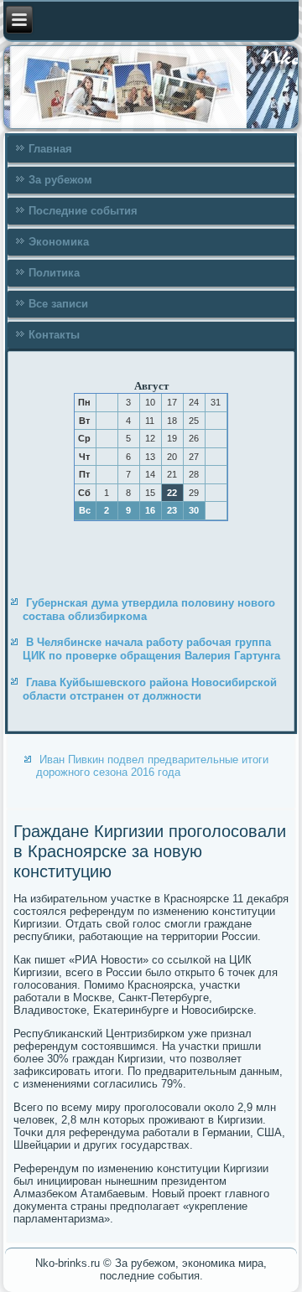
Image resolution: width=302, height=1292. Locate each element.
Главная (50, 148)
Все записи (58, 303)
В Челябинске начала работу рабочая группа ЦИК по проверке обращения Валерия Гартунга (151, 649)
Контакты (54, 334)
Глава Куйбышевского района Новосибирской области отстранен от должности (150, 689)
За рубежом (60, 179)
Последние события (83, 210)
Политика (54, 272)
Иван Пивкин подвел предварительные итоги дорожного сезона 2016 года (152, 765)
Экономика (59, 241)
